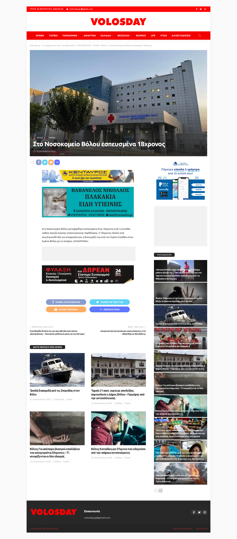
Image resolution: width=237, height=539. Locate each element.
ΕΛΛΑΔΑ (106, 35)
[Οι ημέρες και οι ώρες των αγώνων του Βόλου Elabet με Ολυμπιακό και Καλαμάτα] (180, 338)
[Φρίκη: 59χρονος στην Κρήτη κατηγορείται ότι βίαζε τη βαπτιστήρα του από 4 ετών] (180, 293)
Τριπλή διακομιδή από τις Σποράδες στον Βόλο (179, 324)
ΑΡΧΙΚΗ (40, 35)
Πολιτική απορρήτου (183, 528)
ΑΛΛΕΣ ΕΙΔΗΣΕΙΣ (181, 35)
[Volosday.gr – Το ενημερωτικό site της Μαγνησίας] (54, 511)
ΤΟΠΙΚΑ (53, 35)
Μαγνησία (59, 399)
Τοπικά (52, 138)
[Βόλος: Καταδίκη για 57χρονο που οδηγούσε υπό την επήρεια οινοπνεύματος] (118, 428)
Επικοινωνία (201, 528)
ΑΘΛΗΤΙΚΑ (90, 35)
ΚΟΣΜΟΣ (141, 35)
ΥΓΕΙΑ (163, 35)
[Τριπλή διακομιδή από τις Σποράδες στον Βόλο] (57, 370)
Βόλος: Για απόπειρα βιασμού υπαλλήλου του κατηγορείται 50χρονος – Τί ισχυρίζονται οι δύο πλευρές (55, 452)
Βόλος (40, 138)
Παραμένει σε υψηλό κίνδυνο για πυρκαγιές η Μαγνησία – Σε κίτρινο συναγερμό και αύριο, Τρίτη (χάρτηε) (178, 478)
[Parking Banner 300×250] (180, 179)
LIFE (153, 35)
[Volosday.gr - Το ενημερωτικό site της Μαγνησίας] (118, 22)
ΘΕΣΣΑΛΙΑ (123, 35)
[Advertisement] (88, 253)
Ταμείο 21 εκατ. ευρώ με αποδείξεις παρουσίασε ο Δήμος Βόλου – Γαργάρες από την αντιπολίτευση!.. (117, 394)
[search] (199, 35)
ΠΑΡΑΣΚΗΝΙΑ (70, 35)
